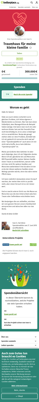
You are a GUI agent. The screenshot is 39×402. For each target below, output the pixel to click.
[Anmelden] (36, 2)
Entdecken (12, 7)
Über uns (35, 7)
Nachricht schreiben (20, 230)
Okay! (20, 396)
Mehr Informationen (20, 386)
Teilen (19, 53)
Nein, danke (19, 390)
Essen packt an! (16, 245)
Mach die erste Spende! (23, 94)
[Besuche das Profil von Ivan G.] (19, 31)
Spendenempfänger (10, 65)
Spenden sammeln (24, 7)
